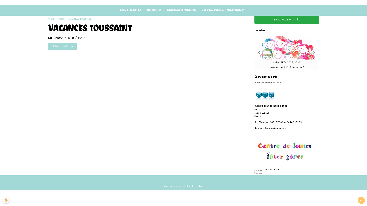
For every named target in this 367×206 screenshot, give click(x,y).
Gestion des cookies (193, 186)
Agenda (62, 19)
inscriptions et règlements (182, 10)
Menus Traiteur (235, 10)
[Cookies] (6, 200)
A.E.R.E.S (136, 10)
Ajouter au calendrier (63, 46)
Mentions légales (172, 186)
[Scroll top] (361, 200)
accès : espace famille (286, 19)
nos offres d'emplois (213, 10)
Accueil (124, 10)
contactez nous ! (271, 170)
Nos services (154, 10)
